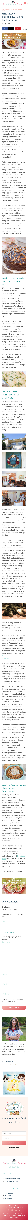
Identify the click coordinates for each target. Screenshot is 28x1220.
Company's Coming (7, 9)
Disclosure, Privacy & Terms (14, 1207)
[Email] (19, 1210)
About (17, 1205)
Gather (15, 9)
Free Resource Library (12, 1178)
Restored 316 (12, 1215)
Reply (5, 921)
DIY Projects (9, 1193)
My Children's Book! (12, 1181)
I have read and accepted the (12, 1001)
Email (5, 984)
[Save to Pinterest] (18, 28)
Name (5, 974)
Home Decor (9, 1195)
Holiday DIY (9, 1198)
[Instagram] (12, 1210)
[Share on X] (11, 28)
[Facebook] (8, 1210)
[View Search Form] (25, 3)
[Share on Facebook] (5, 28)
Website (6, 994)
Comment (6, 942)
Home (10, 1205)
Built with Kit (14, 1147)
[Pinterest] (16, 1210)
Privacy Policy (10, 1002)
